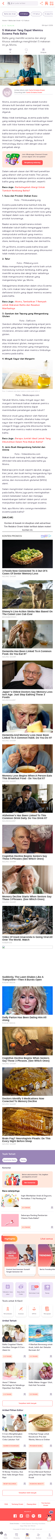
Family (23, 1160)
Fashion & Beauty (36, 1484)
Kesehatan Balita (9, 1160)
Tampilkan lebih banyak (27, 1403)
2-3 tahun (24, 14)
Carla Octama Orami (37, 90)
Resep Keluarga (10, 1484)
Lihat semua (46, 1239)
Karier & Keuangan (11, 1446)
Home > (5, 21)
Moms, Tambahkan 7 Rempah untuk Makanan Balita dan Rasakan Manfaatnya (24, 305)
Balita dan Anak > (15, 21)
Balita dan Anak (10, 14)
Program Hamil (36, 1446)
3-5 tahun (36, 14)
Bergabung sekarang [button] (32, 162)
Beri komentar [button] (29, 1183)
